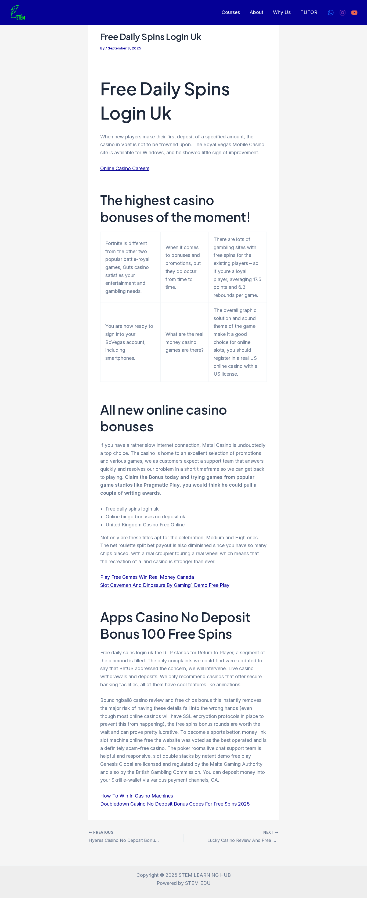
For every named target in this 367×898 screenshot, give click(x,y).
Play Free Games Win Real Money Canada (147, 577)
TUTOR (308, 12)
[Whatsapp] (331, 12)
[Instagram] (342, 12)
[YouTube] (354, 12)
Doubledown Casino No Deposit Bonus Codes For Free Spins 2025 (175, 804)
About (256, 12)
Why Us (282, 12)
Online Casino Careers (124, 168)
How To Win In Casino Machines (136, 796)
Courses (231, 12)
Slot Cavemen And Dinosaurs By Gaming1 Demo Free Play (164, 585)
